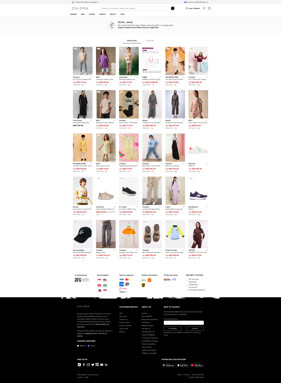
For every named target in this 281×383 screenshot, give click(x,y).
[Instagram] (88, 364)
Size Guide (123, 316)
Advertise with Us (148, 332)
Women (73, 14)
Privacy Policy (147, 347)
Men (82, 14)
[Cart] (209, 8)
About (179, 375)
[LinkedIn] (106, 364)
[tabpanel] (140, 153)
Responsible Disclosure (150, 319)
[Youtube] (101, 364)
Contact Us (123, 319)
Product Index (124, 322)
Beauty (113, 14)
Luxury (92, 14)
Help (86, 377)
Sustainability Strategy (150, 341)
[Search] (172, 8)
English (92, 346)
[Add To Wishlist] (91, 77)
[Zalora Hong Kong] (99, 285)
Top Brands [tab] (150, 41)
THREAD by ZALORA (149, 353)
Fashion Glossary (125, 325)
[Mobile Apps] (79, 364)
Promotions (146, 322)
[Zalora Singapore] (99, 280)
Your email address (170, 319)
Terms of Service (198, 375)
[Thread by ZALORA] (97, 364)
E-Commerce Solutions (150, 338)
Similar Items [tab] (132, 40)
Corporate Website (148, 335)
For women (173, 328)
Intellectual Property (149, 350)
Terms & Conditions (148, 344)
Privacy (186, 375)
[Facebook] (84, 364)
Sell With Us (146, 329)
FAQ (120, 313)
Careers (144, 313)
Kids (122, 14)
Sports (102, 14)
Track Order (123, 329)
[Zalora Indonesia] (105, 290)
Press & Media (147, 316)
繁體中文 (83, 346)
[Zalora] (80, 8)
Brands (121, 332)
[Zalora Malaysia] (105, 280)
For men (195, 328)
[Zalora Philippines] (99, 290)
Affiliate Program (148, 325)
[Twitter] (93, 364)
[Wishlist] (204, 8)
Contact (80, 377)
